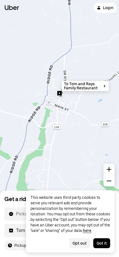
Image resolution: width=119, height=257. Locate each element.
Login (108, 8)
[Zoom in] (109, 169)
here (87, 230)
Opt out (80, 243)
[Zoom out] (109, 180)
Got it (102, 243)
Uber (11, 8)
